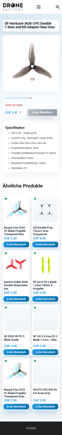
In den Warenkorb (42, 112)
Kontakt (31, 428)
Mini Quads (10, 98)
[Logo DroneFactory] (12, 7)
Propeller (22, 98)
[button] (39, 7)
